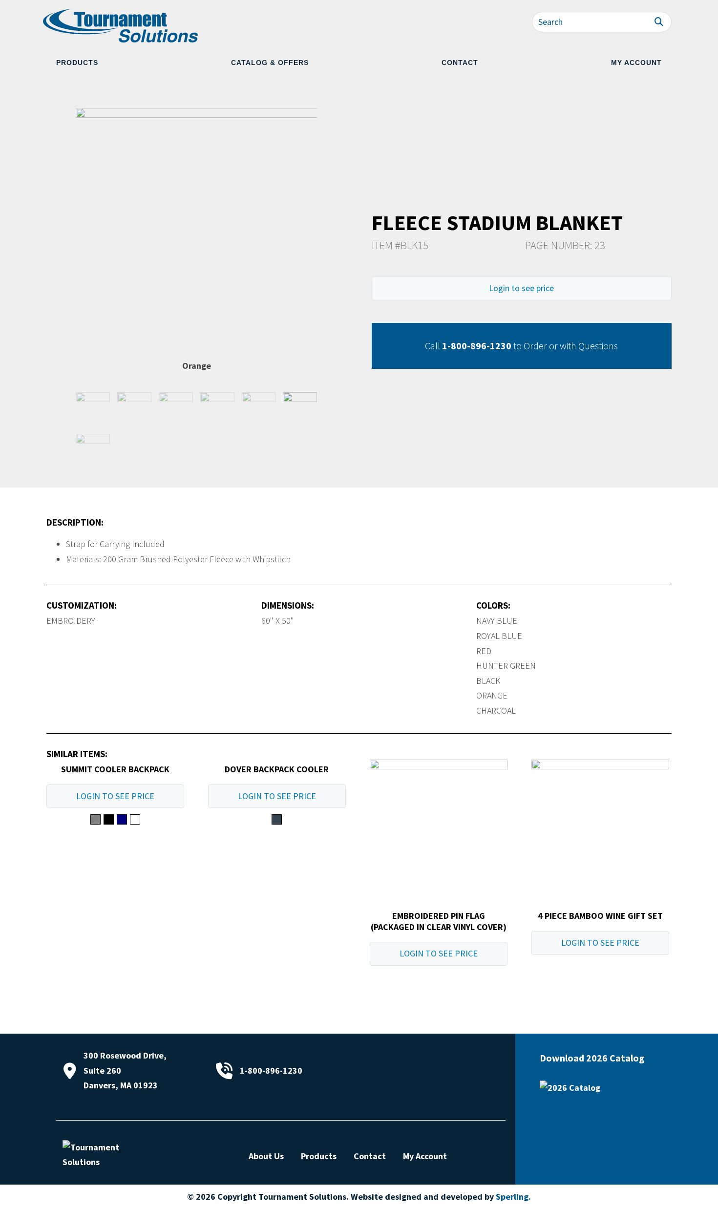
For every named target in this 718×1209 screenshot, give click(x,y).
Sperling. (513, 1196)
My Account (636, 62)
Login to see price (521, 288)
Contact (460, 62)
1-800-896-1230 (476, 345)
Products (77, 62)
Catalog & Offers (270, 62)
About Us (266, 1156)
